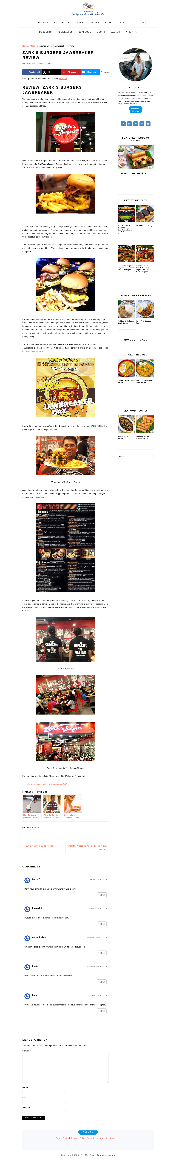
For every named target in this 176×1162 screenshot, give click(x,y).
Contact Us (115, 1138)
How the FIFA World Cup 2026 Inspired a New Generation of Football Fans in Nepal (126, 230)
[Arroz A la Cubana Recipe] (145, 309)
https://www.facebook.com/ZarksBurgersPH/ (46, 784)
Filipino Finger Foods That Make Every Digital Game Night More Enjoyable (145, 269)
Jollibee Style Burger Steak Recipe (126, 322)
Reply (102, 895)
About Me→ (135, 108)
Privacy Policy (62, 1138)
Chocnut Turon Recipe (132, 173)
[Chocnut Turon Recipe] (136, 157)
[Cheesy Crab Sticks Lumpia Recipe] (145, 424)
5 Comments (48, 63)
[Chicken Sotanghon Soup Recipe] (145, 368)
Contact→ (135, 111)
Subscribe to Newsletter (98, 1138)
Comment (27, 1051)
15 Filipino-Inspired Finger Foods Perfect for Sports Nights (126, 268)
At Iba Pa (34, 46)
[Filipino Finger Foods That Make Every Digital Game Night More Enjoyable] (145, 253)
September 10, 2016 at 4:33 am (97, 966)
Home (25, 46)
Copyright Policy (77, 1138)
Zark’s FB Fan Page (34, 351)
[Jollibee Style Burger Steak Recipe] (126, 309)
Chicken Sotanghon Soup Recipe (144, 381)
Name (25, 1087)
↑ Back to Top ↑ (88, 1132)
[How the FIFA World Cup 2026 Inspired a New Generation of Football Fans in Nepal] (126, 213)
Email (25, 1097)
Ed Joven (63, 79)
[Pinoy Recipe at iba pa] (88, 16)
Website (26, 1107)
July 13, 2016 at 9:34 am (99, 995)
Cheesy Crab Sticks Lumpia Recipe (144, 437)
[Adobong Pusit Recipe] (126, 424)
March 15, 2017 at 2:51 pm (98, 879)
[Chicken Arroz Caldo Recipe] (126, 368)
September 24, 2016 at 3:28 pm (97, 908)
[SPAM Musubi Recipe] (145, 213)
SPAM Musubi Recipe (144, 226)
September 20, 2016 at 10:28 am (96, 937)
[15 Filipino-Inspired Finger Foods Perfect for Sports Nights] (126, 253)
